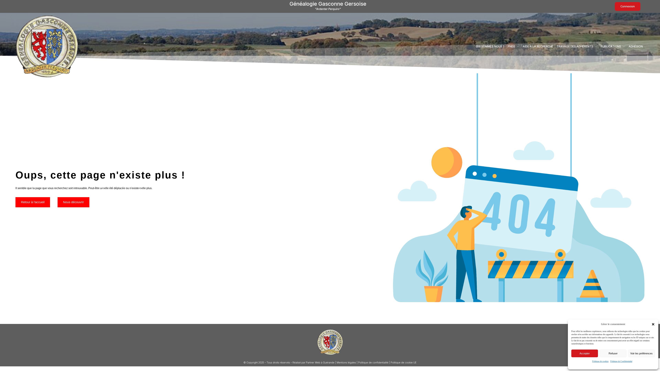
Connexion (627, 6)
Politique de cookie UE (403, 362)
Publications (611, 46)
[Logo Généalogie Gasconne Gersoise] (330, 342)
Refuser (613, 353)
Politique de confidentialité (373, 362)
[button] (653, 324)
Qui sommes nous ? (490, 46)
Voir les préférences (641, 353)
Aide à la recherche (538, 46)
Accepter (585, 353)
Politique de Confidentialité (621, 361)
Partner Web (313, 362)
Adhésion (636, 46)
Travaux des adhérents (575, 46)
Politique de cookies (600, 361)
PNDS (511, 46)
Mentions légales (346, 362)
